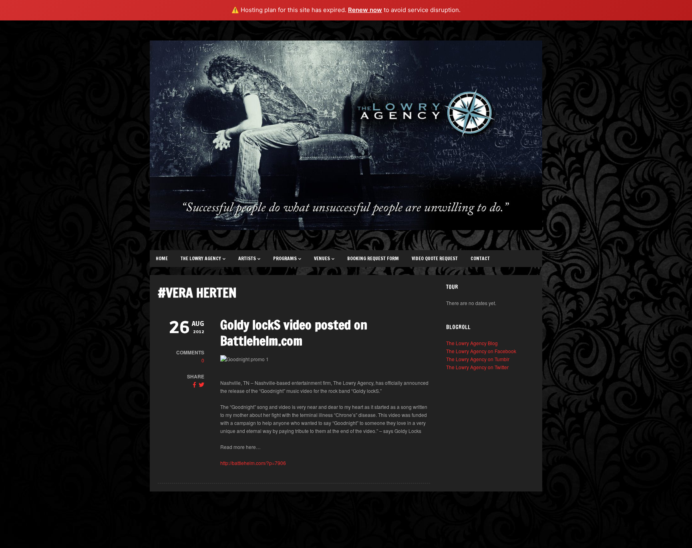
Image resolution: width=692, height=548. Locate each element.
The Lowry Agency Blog (472, 343)
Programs (285, 258)
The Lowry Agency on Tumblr (477, 359)
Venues (322, 258)
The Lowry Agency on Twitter (477, 367)
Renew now (365, 10)
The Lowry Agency (201, 258)
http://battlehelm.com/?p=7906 (253, 462)
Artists (247, 258)
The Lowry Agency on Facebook (481, 351)
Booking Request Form (373, 258)
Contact (480, 258)
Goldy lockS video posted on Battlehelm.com (293, 332)
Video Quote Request (435, 258)
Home (162, 258)
